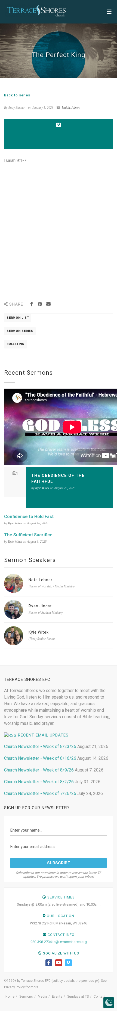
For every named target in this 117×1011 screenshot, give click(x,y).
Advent (76, 108)
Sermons (26, 996)
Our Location (60, 916)
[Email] (48, 304)
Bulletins (15, 344)
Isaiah (66, 108)
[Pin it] (39, 304)
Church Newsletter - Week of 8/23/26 (40, 746)
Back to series (17, 95)
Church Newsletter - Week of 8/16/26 (40, 758)
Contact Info (61, 935)
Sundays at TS (78, 996)
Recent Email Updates (43, 735)
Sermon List (18, 318)
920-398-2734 (41, 942)
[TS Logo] (36, 10)
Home (9, 996)
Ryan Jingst (40, 606)
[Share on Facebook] (31, 304)
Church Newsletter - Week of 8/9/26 (39, 770)
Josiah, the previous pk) (81, 981)
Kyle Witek (39, 632)
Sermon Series (20, 331)
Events (57, 996)
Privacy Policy (14, 987)
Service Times (61, 897)
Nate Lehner (41, 580)
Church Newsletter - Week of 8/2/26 (39, 781)
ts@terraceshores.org (70, 942)
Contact (100, 996)
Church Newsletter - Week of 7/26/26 (40, 793)
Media (42, 996)
